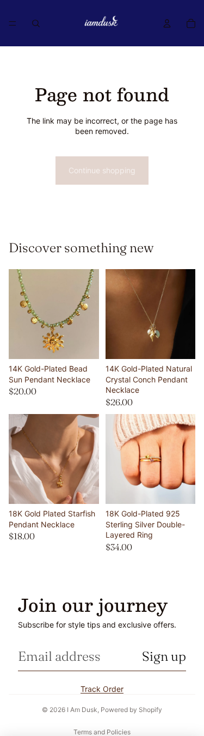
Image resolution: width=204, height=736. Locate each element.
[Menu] (12, 23)
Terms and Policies (102, 732)
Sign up (164, 656)
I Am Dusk (82, 709)
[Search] (36, 23)
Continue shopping (102, 170)
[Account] (167, 23)
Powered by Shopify (131, 709)
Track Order (102, 689)
